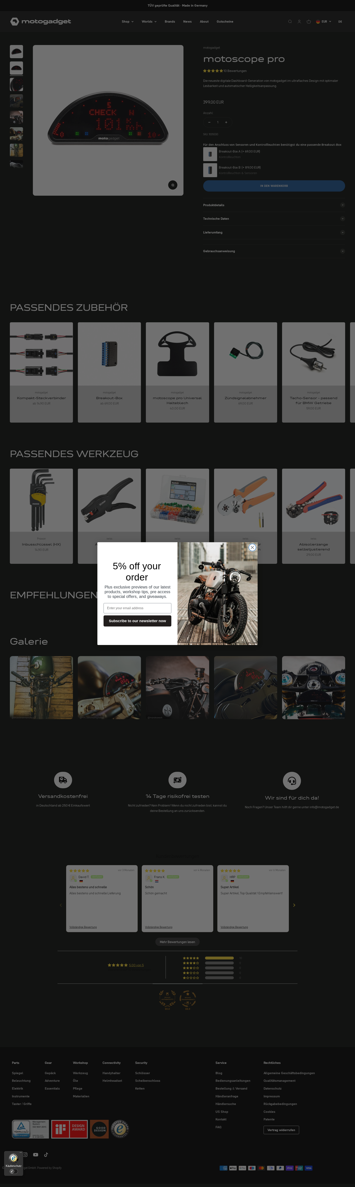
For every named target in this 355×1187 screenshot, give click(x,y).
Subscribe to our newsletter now (137, 621)
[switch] (14, 1171)
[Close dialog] (252, 547)
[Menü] (20, 1153)
